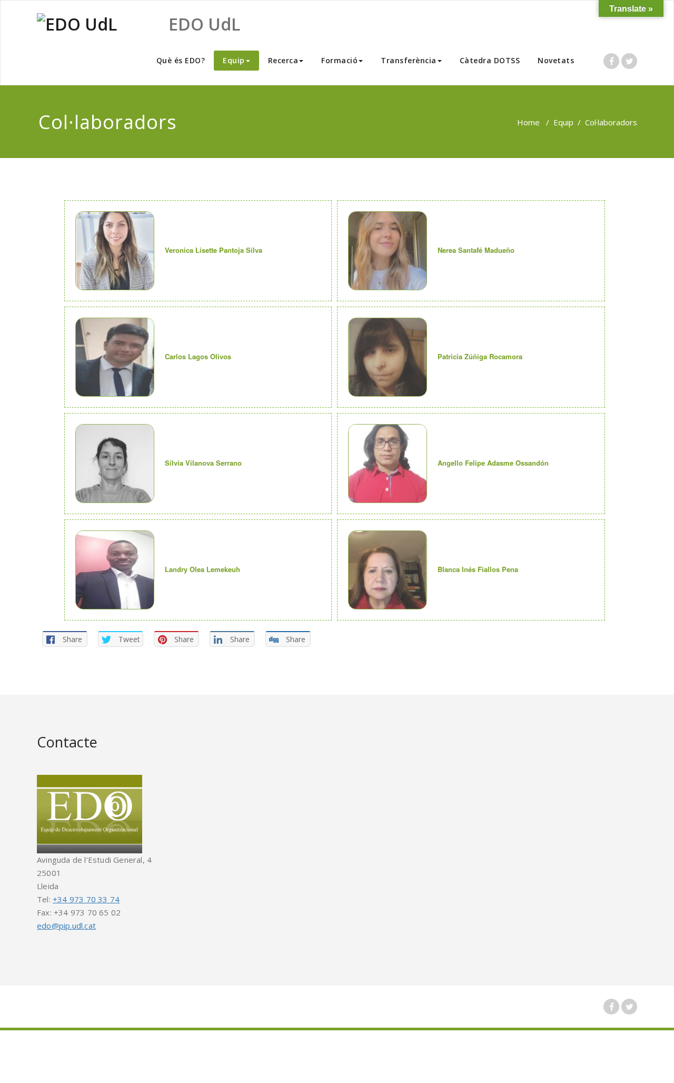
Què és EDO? (180, 60)
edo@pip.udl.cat (66, 925)
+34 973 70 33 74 (86, 899)
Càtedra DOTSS (490, 60)
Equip (234, 60)
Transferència (409, 60)
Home (528, 122)
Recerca (283, 60)
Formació (339, 60)
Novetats (556, 60)
